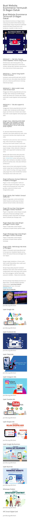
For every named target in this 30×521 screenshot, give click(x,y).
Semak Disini (9, 158)
